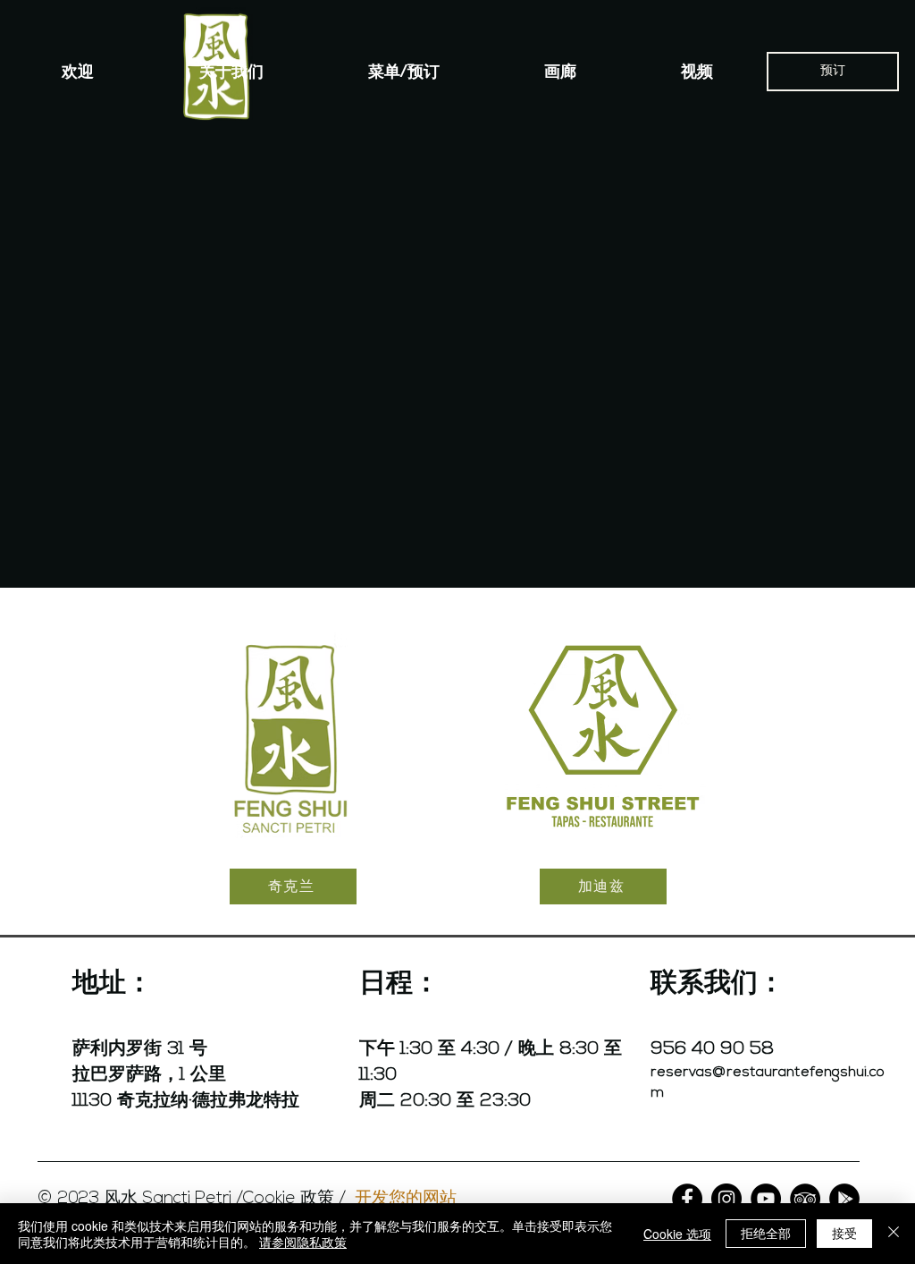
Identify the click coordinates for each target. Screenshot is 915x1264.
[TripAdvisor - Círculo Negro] (805, 1198)
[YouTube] (766, 1198)
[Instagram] (726, 1198)
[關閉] (893, 1233)
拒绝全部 (766, 1233)
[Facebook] (687, 1198)
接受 (844, 1233)
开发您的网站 (406, 1196)
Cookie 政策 (288, 1199)
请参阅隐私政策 (303, 1242)
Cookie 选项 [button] (677, 1234)
